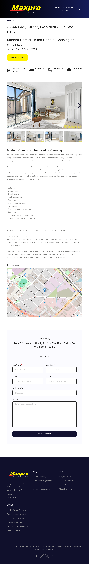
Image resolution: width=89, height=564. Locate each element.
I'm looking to (17, 388)
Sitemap (50, 549)
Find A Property (39, 477)
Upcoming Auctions (41, 489)
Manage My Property (16, 522)
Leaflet (79, 316)
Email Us (10, 495)
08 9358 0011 (67, 11)
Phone (52, 376)
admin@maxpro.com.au (63, 8)
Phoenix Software (74, 546)
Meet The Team (65, 489)
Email (18, 376)
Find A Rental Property (16, 510)
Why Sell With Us (66, 477)
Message (15, 400)
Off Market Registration (42, 481)
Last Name (54, 365)
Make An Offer (17, 57)
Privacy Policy (40, 549)
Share (11, 21)
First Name (20, 365)
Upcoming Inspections (42, 485)
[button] (79, 105)
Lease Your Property (15, 518)
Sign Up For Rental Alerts (17, 526)
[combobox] (44, 393)
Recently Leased (14, 530)
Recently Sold (65, 485)
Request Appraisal (66, 481)
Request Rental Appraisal (17, 514)
